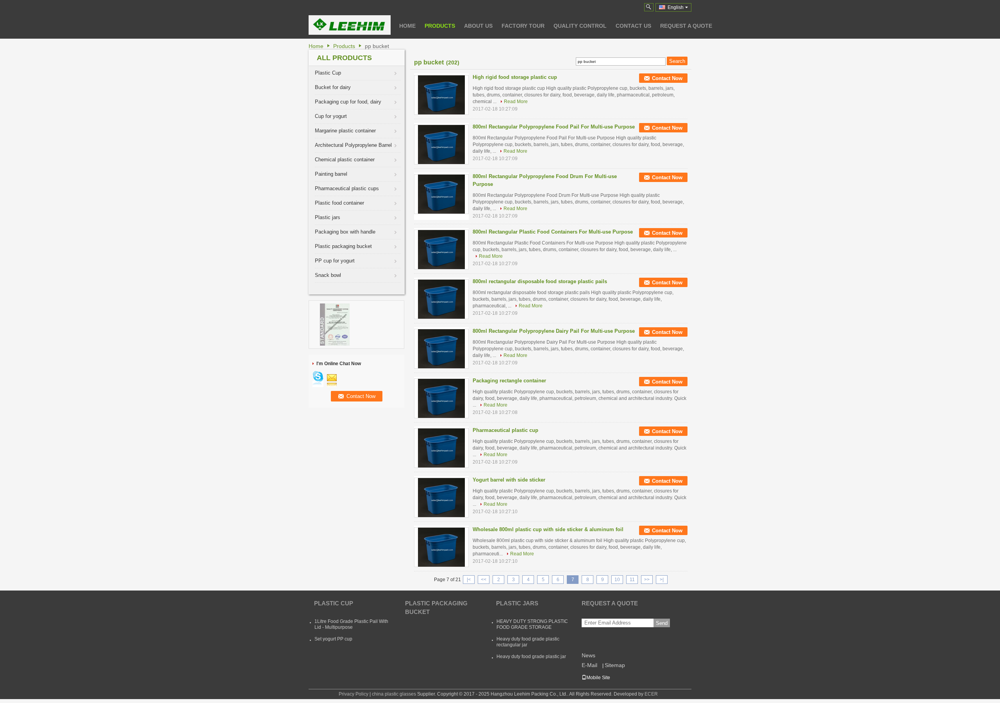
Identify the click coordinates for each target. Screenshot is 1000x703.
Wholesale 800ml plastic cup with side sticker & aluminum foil (548, 529)
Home (407, 26)
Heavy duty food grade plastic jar (531, 656)
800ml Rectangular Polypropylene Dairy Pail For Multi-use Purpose (554, 331)
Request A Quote (686, 26)
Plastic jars (327, 217)
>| (662, 579)
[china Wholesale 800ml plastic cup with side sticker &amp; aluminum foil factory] (441, 547)
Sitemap (615, 665)
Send (662, 623)
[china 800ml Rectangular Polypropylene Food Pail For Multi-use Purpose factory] (441, 144)
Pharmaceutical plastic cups (347, 188)
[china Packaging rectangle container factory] (441, 398)
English (676, 7)
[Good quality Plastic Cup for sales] (335, 324)
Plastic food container (339, 203)
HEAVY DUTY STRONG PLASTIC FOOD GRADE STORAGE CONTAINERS (532, 627)
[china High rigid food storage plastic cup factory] (441, 95)
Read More (516, 101)
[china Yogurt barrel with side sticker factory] (441, 497)
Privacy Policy (353, 694)
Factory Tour (523, 26)
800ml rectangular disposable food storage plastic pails (540, 281)
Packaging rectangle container (509, 381)
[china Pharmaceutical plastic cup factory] (441, 448)
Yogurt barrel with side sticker (509, 480)
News (588, 655)
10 (617, 579)
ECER (651, 694)
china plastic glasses (394, 694)
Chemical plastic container (345, 159)
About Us (478, 26)
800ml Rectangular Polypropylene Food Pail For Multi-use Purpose (554, 127)
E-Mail (589, 665)
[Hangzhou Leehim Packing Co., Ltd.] (649, 7)
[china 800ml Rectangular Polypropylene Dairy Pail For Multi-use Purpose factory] (441, 349)
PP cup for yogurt (335, 261)
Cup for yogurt (331, 116)
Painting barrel (331, 174)
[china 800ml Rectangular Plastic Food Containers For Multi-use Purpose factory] (441, 249)
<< (483, 579)
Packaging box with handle (345, 232)
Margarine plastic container (345, 131)
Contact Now (667, 78)
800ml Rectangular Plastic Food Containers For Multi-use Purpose (553, 232)
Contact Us (633, 26)
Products (440, 26)
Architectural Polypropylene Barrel (353, 145)
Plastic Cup (328, 73)
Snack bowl (328, 275)
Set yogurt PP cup (333, 639)
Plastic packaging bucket (343, 246)
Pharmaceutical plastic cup (505, 430)
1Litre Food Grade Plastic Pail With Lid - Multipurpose (351, 624)
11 (632, 579)
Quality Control (580, 26)
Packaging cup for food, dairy (348, 102)
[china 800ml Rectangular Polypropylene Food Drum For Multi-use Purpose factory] (441, 194)
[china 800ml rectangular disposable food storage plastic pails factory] (441, 299)
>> (647, 579)
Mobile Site (598, 677)
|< (469, 579)
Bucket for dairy (333, 87)
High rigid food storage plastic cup (515, 77)
